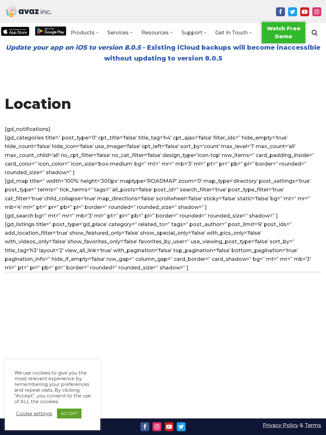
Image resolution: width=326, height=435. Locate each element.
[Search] (314, 32)
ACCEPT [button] (69, 413)
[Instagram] (316, 11)
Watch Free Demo (284, 32)
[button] (97, 33)
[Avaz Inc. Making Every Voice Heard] (29, 12)
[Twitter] (292, 11)
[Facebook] (280, 11)
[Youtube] (304, 11)
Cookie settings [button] (34, 414)
